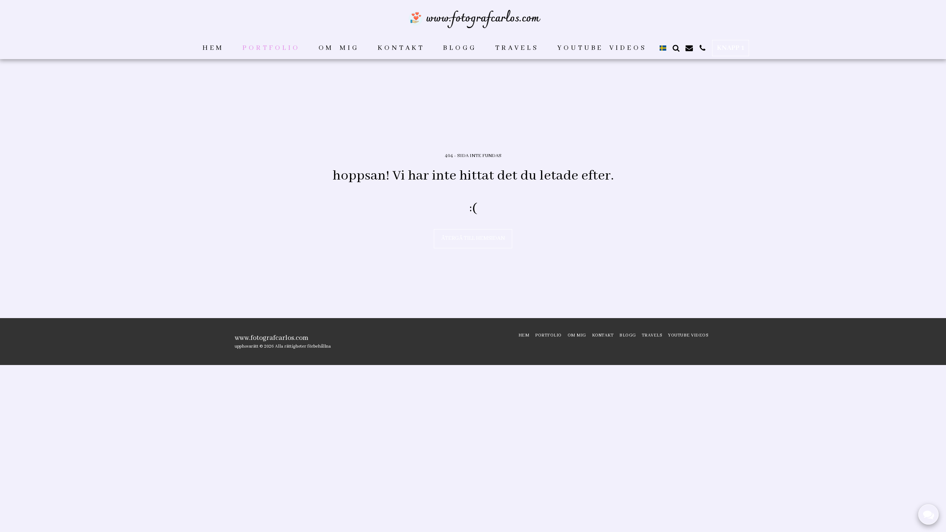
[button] (676, 48)
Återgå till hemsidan (473, 238)
